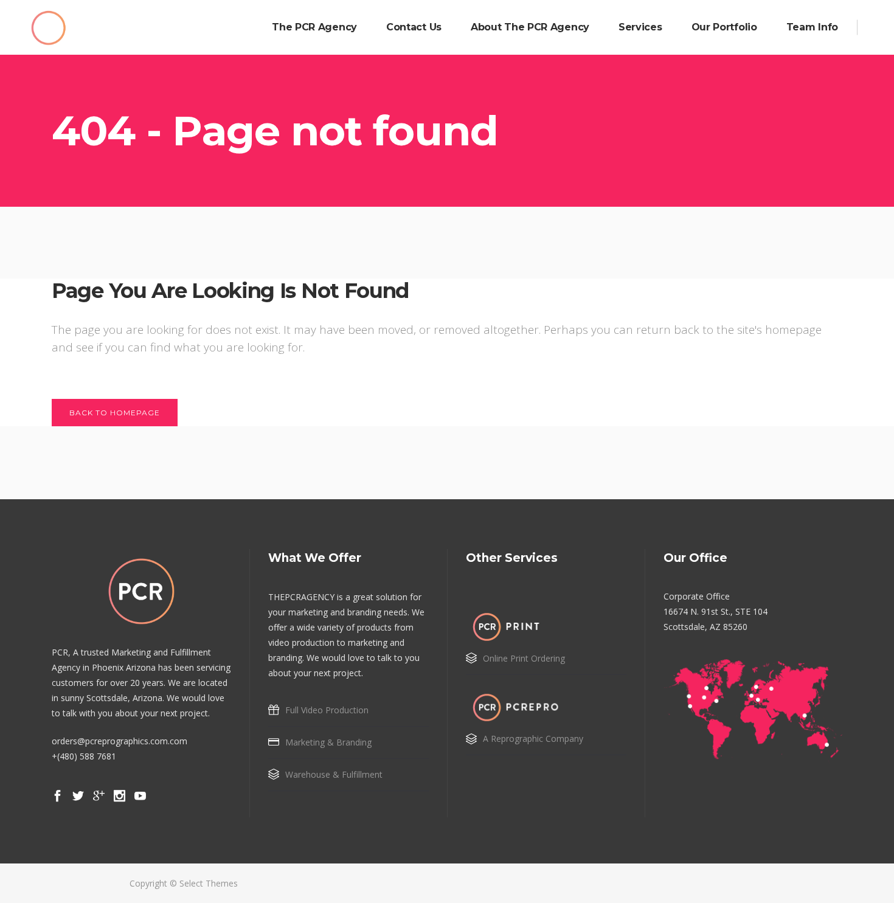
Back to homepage (114, 412)
